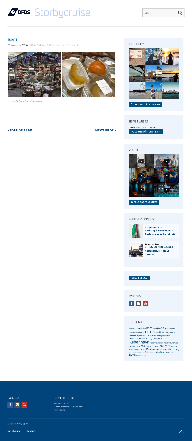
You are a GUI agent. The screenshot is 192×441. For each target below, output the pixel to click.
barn (149, 328)
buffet (155, 328)
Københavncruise (171, 343)
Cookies (30, 431)
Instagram (138, 303)
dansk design (139, 332)
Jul (147, 335)
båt (158, 328)
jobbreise (142, 336)
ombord (174, 346)
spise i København (156, 352)
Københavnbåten (156, 343)
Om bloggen (14, 431)
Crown (131, 332)
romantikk (163, 349)
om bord (165, 346)
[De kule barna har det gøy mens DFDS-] (153, 90)
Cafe (162, 328)
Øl (145, 356)
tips (171, 352)
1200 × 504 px (37, 45)
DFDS (150, 332)
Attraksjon (141, 328)
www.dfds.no (59, 410)
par (139, 349)
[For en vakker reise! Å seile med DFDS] (153, 73)
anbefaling (133, 328)
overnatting (133, 349)
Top (182, 431)
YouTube (145, 303)
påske (143, 349)
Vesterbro (140, 355)
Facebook (131, 303)
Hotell (162, 332)
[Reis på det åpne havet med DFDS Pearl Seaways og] (170, 90)
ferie (157, 332)
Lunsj (138, 346)
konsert (142, 338)
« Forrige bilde (19, 130)
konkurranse (134, 338)
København (139, 342)
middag (148, 346)
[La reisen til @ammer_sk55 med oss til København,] (137, 56)
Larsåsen (132, 346)
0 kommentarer (74, 45)
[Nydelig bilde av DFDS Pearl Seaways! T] (137, 73)
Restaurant (152, 349)
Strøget (167, 352)
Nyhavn (155, 346)
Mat (143, 346)
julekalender (155, 336)
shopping (173, 349)
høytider (170, 332)
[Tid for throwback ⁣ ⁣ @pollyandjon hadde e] (170, 73)
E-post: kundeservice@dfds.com (68, 407)
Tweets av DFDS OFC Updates (142, 127)
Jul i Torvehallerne (56, 45)
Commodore (170, 328)
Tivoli (132, 355)
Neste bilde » (105, 130)
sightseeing (133, 352)
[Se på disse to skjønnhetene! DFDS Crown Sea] (137, 90)
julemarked (165, 336)
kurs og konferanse (154, 338)
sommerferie (143, 352)
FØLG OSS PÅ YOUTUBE (145, 202)
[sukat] (61, 96)
